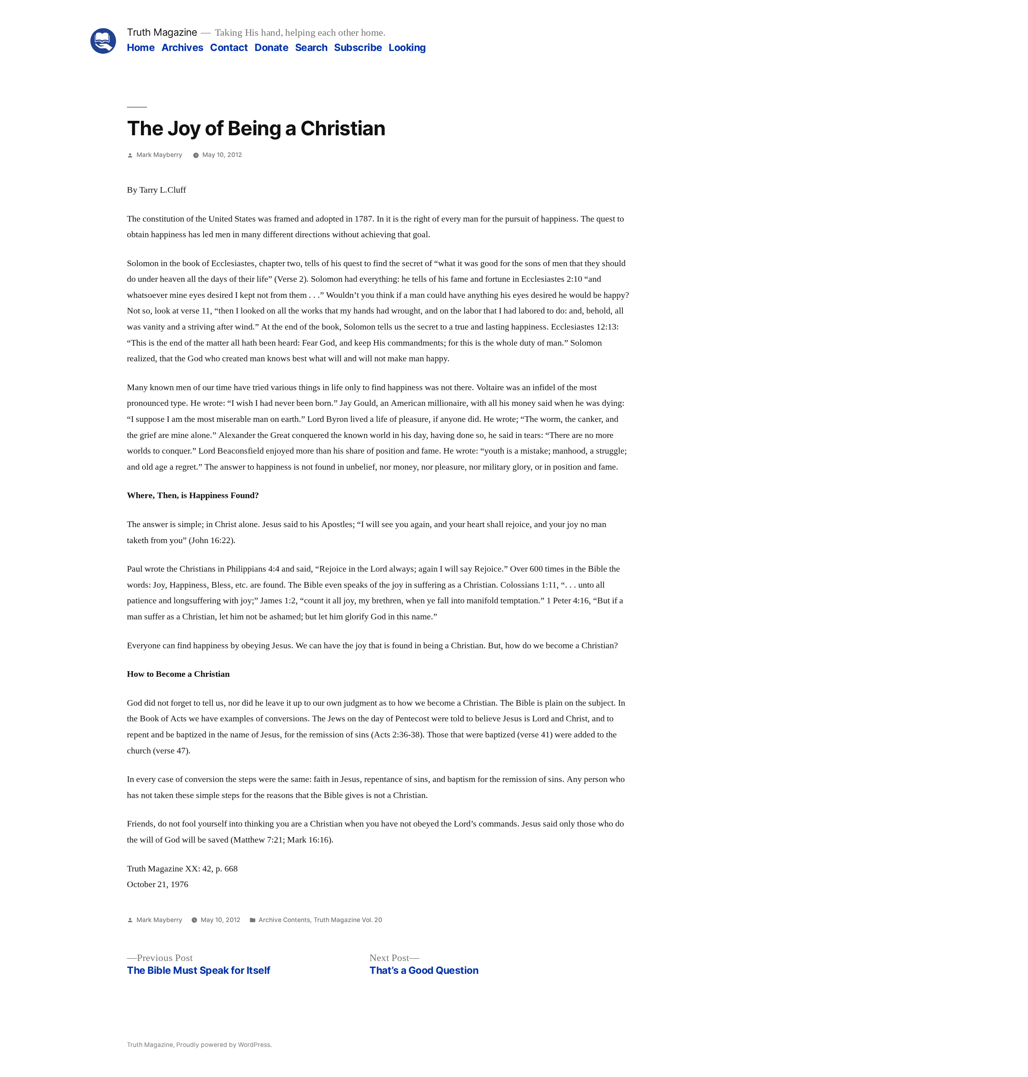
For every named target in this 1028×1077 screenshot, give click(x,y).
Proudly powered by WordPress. (224, 1044)
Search (311, 47)
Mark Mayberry (159, 155)
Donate (271, 47)
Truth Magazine (162, 32)
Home (141, 47)
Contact (229, 47)
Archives (182, 47)
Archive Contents (284, 920)
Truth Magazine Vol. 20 (348, 920)
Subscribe (358, 47)
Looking (407, 47)
